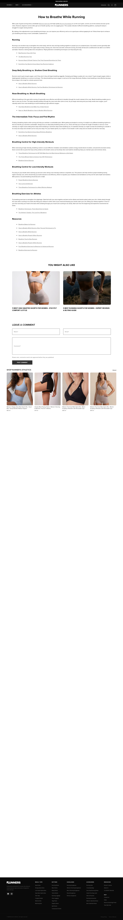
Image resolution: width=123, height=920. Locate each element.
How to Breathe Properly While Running (30, 243)
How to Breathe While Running (27, 83)
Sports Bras (37, 885)
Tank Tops (37, 895)
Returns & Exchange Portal (110, 902)
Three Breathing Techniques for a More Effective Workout (35, 187)
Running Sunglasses (66, 24)
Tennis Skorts (55, 893)
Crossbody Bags (90, 888)
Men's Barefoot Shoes (91, 903)
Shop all (114, 370)
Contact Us (106, 897)
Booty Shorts (55, 890)
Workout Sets (38, 901)
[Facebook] (8, 893)
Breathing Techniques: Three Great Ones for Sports (33, 209)
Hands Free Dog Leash (91, 893)
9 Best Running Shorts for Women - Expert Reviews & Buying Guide (86, 309)
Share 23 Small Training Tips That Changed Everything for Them (42, 60)
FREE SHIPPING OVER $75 (61, 1)
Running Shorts (55, 885)
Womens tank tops (44, 24)
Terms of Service (112, 917)
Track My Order (107, 905)
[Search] (109, 5)
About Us (106, 888)
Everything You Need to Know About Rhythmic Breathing (35, 132)
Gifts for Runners (90, 895)
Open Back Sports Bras (40, 893)
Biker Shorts (54, 888)
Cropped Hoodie (39, 898)
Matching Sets (38, 903)
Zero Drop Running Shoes (92, 890)
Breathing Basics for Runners (26, 224)
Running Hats (89, 885)
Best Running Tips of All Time (27, 53)
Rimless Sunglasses (71, 895)
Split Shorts (54, 906)
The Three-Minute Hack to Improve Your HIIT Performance (35, 157)
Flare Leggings (55, 898)
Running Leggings (56, 895)
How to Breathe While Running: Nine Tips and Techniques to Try (37, 228)
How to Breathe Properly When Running (30, 235)
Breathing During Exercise (26, 160)
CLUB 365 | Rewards (109, 890)
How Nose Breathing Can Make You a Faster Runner (33, 107)
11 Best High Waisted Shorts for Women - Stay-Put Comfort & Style (34, 309)
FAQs (105, 900)
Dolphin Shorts (55, 903)
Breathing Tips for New (25, 239)
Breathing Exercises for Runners (27, 250)
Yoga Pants (54, 901)
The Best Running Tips (25, 57)
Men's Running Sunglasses (73, 890)
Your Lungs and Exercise (25, 184)
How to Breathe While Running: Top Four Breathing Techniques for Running (40, 87)
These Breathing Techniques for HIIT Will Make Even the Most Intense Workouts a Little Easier (45, 153)
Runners (20, 60)
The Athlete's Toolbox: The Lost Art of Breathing (32, 212)
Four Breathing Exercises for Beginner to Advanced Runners (36, 246)
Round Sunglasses (71, 893)
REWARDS (103, 5)
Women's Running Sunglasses (74, 888)
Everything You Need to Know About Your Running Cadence (36, 64)
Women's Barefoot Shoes (92, 901)
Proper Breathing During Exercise (28, 180)
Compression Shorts (56, 908)
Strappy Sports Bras (39, 888)
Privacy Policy (104, 917)
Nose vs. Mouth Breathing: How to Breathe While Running (35, 110)
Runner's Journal (108, 885)
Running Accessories (91, 898)
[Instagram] (11, 893)
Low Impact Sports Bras (40, 890)
